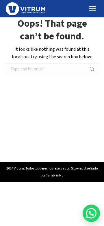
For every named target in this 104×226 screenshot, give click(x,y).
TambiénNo (54, 175)
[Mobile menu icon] (92, 8)
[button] (91, 213)
